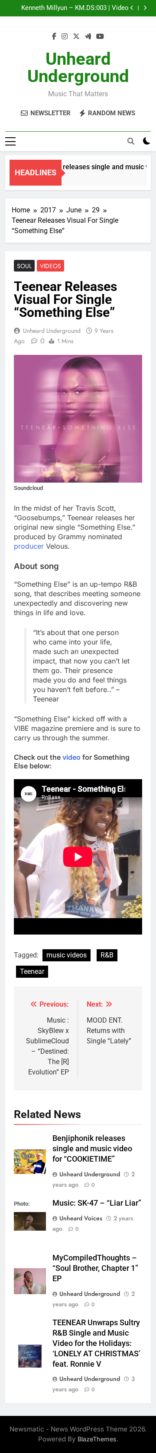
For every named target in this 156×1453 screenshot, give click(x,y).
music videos (66, 955)
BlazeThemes (97, 1439)
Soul (24, 266)
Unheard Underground (78, 67)
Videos (50, 266)
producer (29, 546)
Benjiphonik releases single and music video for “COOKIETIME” (92, 1148)
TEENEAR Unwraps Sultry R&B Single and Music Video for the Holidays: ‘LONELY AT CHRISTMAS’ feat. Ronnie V (96, 1343)
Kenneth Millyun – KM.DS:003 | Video (75, 8)
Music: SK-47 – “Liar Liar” (96, 1203)
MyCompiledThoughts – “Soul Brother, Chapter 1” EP (95, 1268)
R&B (107, 955)
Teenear (32, 971)
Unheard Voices (80, 1218)
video (71, 757)
